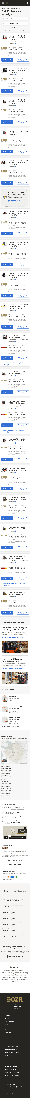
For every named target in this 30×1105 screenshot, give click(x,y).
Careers (7, 1027)
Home (3, 8)
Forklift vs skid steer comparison (12, 637)
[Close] (26, 190)
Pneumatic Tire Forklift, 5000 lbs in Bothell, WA (16, 337)
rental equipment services (17, 809)
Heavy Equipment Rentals (13, 8)
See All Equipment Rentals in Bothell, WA (11, 726)
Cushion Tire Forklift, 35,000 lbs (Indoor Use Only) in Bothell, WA (18, 275)
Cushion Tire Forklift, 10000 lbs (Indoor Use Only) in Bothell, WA (18, 133)
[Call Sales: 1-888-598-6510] (24, 3)
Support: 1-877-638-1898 (15, 1009)
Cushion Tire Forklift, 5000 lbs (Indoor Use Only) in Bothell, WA (17, 37)
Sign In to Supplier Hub (11, 1069)
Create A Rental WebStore (12, 1075)
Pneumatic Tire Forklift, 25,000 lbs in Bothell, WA (17, 498)
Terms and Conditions (10, 1087)
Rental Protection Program (12, 1052)
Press (6, 1024)
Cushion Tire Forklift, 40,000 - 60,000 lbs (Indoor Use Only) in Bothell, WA (18, 306)
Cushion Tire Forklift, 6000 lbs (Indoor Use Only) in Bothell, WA (17, 70)
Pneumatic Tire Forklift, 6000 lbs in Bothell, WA (16, 373)
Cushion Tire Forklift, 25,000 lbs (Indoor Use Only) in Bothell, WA (18, 244)
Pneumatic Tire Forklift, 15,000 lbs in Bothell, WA (17, 469)
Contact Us (8, 1032)
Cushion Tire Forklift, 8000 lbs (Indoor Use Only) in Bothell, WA (17, 101)
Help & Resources (9, 1021)
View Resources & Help (15, 956)
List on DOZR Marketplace (12, 1072)
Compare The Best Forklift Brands (12, 668)
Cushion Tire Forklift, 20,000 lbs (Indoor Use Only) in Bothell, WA (18, 213)
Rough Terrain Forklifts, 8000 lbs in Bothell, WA (16, 593)
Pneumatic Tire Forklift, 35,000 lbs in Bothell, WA (17, 528)
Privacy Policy (20, 1087)
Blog (6, 1030)
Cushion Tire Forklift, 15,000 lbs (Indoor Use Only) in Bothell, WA (18, 162)
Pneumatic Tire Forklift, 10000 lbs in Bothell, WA (16, 440)
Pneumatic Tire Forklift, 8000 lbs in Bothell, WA (16, 402)
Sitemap (7, 1088)
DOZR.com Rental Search (11, 1046)
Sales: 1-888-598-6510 (15, 1007)
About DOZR (8, 1018)
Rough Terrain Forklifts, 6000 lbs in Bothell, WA (16, 557)
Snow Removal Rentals (11, 1049)
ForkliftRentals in (6, 767)
